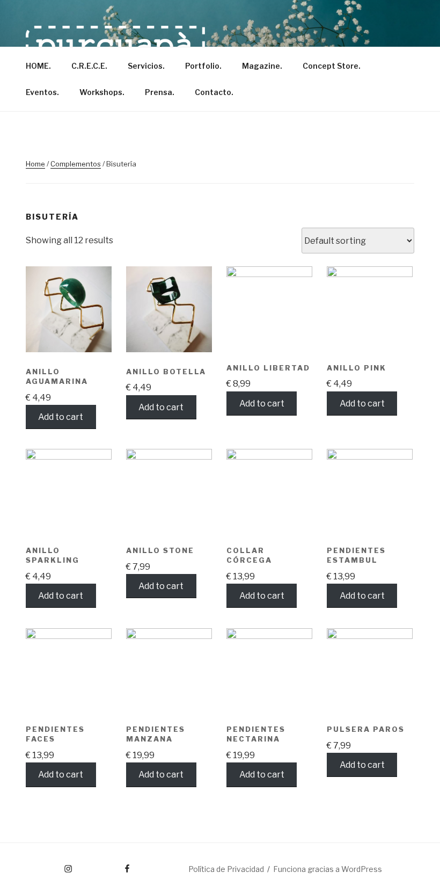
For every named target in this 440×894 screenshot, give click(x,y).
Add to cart (60, 417)
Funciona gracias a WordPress (327, 869)
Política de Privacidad (226, 869)
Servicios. (146, 65)
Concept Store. (332, 65)
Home (35, 163)
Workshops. (101, 92)
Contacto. (214, 92)
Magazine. (262, 65)
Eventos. (42, 92)
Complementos (75, 163)
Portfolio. (203, 65)
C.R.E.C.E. (89, 65)
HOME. (38, 65)
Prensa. (159, 92)
